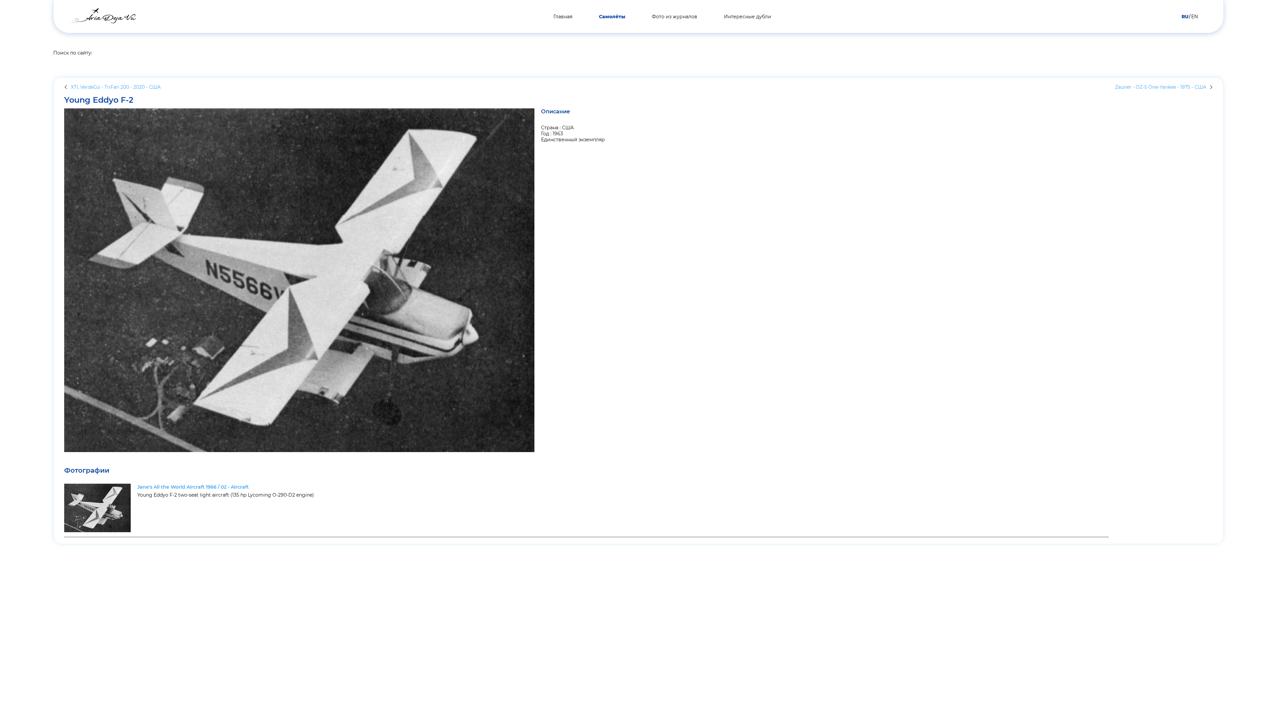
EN (1194, 17)
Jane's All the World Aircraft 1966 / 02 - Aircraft (193, 487)
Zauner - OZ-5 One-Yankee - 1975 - (1160, 87)
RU (1185, 17)
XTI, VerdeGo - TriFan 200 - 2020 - (116, 87)
